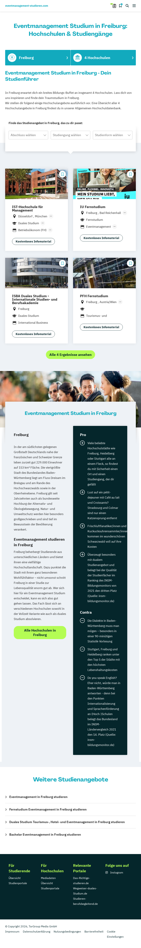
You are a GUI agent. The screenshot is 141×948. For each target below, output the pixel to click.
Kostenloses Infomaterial (33, 241)
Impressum (12, 931)
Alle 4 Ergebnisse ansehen (70, 354)
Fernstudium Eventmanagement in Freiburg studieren (48, 809)
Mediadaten (48, 878)
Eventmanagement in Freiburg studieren (38, 797)
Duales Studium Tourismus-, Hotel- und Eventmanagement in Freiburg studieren (67, 822)
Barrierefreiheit (94, 931)
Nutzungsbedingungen (67, 931)
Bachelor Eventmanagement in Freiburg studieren (45, 834)
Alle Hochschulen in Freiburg (40, 632)
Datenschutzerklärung (36, 931)
